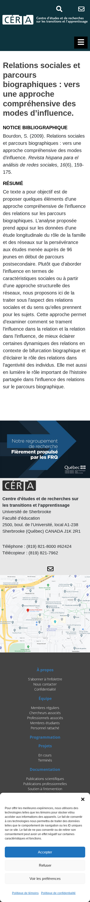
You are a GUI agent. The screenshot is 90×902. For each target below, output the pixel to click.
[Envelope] (81, 9)
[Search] (59, 9)
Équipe (45, 698)
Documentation (45, 769)
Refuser (45, 865)
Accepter (45, 852)
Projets (45, 745)
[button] (82, 798)
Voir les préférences (45, 878)
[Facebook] (69, 9)
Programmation (45, 737)
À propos (45, 669)
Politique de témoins (25, 893)
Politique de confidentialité (58, 893)
